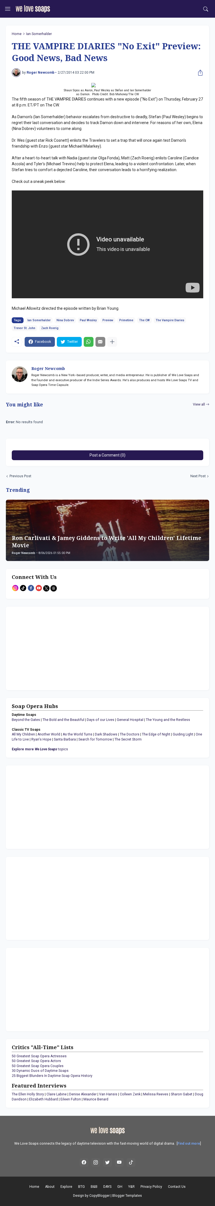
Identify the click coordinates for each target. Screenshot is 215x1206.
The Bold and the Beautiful (63, 720)
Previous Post (20, 476)
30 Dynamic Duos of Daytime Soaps (40, 1071)
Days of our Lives (100, 720)
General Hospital (130, 720)
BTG (81, 1187)
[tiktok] (131, 1162)
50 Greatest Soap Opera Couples (38, 1066)
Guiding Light (183, 734)
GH (119, 1187)
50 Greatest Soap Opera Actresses (39, 1056)
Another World (49, 734)
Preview (107, 320)
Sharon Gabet (181, 1094)
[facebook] (84, 1162)
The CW (144, 320)
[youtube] (119, 1162)
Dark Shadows (106, 734)
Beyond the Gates (26, 720)
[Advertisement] (47, 648)
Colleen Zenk (130, 1094)
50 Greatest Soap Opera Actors (36, 1061)
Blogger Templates (127, 1196)
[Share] (199, 72)
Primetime (126, 320)
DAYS (107, 1187)
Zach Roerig (50, 328)
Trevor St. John (24, 328)
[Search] (205, 8)
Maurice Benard (95, 1099)
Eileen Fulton (70, 1099)
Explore (66, 1187)
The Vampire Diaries (170, 320)
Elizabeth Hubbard (43, 1099)
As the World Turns (77, 734)
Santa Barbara (65, 739)
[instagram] (95, 1162)
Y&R (131, 1187)
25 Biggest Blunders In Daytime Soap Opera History (52, 1076)
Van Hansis (108, 1094)
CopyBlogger (99, 1196)
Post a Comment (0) (107, 455)
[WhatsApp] (89, 342)
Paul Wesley (88, 320)
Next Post (198, 476)
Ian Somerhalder (39, 34)
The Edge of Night (156, 734)
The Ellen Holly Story (28, 1094)
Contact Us (177, 1187)
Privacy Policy (151, 1187)
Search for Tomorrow (95, 739)
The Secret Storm (128, 739)
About (50, 1187)
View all (199, 404)
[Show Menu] (7, 8)
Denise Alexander (83, 1094)
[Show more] (112, 342)
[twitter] (107, 1162)
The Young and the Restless (168, 720)
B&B (94, 1187)
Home (17, 34)
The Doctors (129, 734)
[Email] (100, 342)
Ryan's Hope (41, 739)
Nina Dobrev (65, 320)
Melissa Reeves (155, 1094)
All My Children (23, 734)
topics (40, 749)
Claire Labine (56, 1094)
